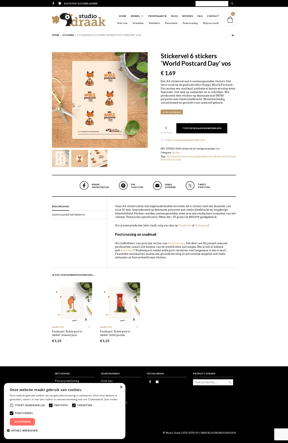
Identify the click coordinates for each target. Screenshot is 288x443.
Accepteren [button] (22, 421)
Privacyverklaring (67, 380)
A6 (168, 156)
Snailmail (199, 156)
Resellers (154, 23)
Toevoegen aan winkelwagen (201, 128)
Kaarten (57, 327)
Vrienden (138, 23)
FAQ (199, 16)
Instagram (201, 225)
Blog (174, 16)
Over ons (122, 23)
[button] (24, 430)
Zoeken (230, 382)
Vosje (232, 156)
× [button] (121, 387)
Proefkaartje (157, 16)
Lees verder (111, 399)
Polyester (175, 156)
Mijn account (211, 23)
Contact (213, 16)
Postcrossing (190, 23)
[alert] (64, 411)
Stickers (68, 35)
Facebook (184, 225)
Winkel (135, 16)
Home (122, 16)
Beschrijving (60, 206)
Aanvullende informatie (68, 214)
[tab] (79, 207)
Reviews (187, 16)
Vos (227, 156)
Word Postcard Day (171, 159)
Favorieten (171, 23)
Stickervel (219, 156)
